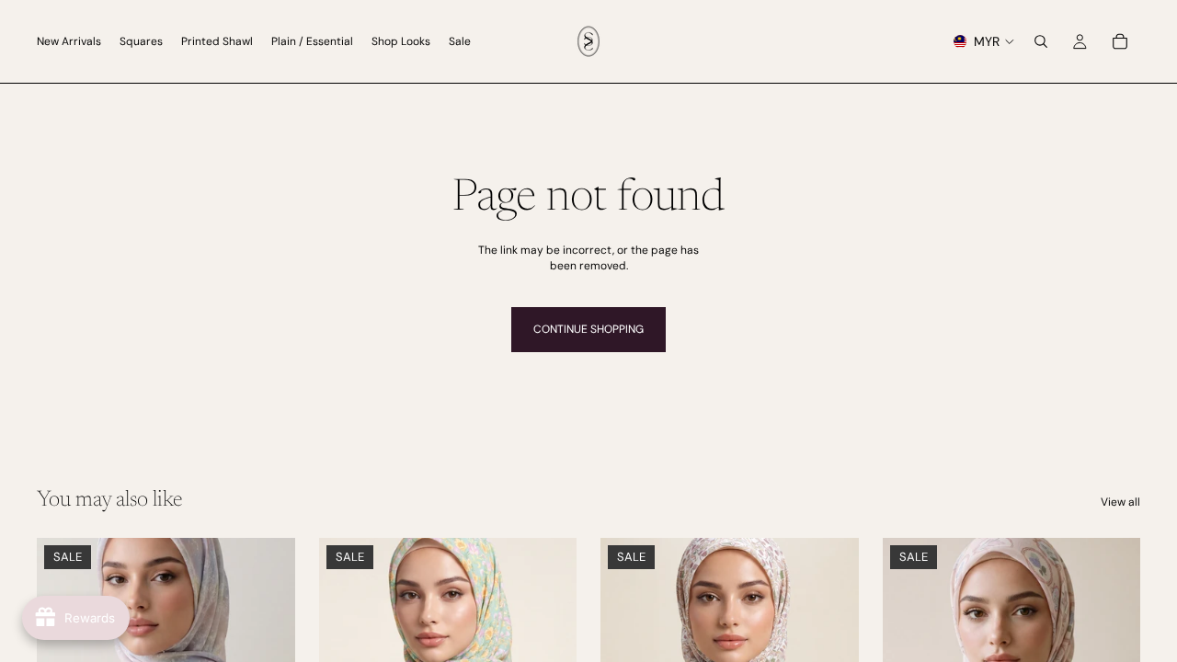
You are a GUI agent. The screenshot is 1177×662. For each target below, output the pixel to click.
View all (1120, 502)
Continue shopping (588, 329)
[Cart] (1120, 41)
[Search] (1041, 41)
